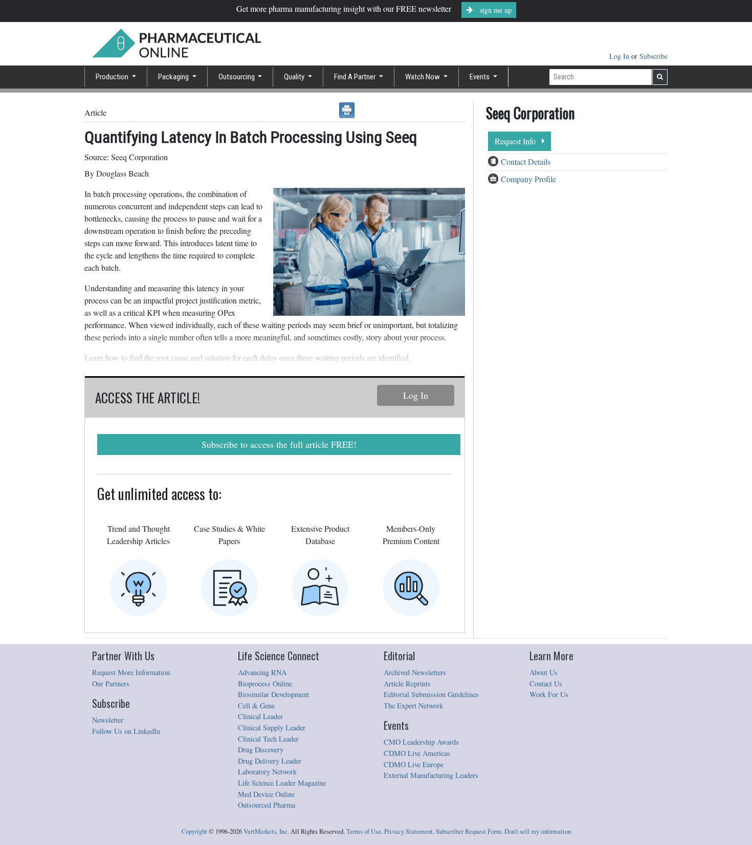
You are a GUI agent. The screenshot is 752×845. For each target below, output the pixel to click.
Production (113, 76)
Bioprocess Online (265, 683)
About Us (543, 672)
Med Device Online (266, 794)
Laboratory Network (267, 771)
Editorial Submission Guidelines (431, 694)
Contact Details (525, 161)
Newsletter (107, 720)
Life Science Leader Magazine (282, 783)
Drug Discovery (260, 749)
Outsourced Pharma (266, 805)
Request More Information (131, 672)
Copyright (194, 831)
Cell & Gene (256, 705)
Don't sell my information (537, 831)
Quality (295, 76)
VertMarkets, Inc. (266, 831)
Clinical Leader (260, 716)
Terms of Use (363, 831)
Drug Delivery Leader (269, 761)
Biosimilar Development (273, 694)
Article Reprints (407, 683)
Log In (620, 56)
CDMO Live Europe (414, 764)
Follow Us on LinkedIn (126, 731)
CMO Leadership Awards (421, 742)
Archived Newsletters (415, 672)
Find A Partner (355, 76)
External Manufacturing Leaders (431, 775)
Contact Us (545, 683)
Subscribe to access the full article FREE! (279, 444)
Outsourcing (237, 76)
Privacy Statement (408, 831)
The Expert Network (413, 705)
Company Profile (528, 179)
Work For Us (548, 694)
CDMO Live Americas (417, 753)
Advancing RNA (262, 672)
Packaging (174, 76)
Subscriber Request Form (468, 831)
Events (480, 76)
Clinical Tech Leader (268, 739)
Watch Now (423, 76)
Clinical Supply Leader (271, 727)
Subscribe (653, 56)
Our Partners (110, 683)
